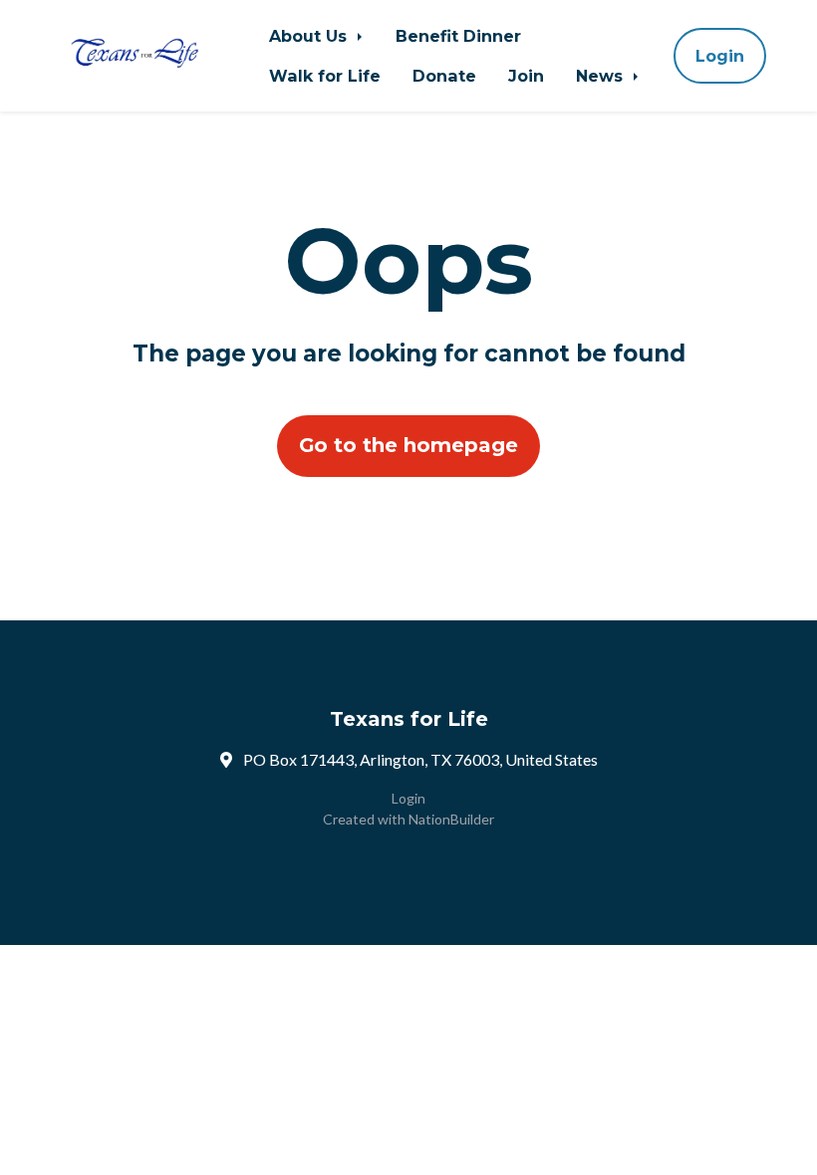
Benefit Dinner (458, 36)
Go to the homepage (408, 445)
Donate (444, 76)
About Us (310, 36)
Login (719, 56)
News (602, 76)
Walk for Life (325, 76)
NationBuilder (451, 819)
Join (526, 76)
